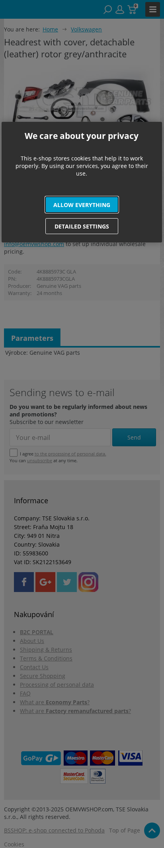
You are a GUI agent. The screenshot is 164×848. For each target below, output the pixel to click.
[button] (82, 205)
